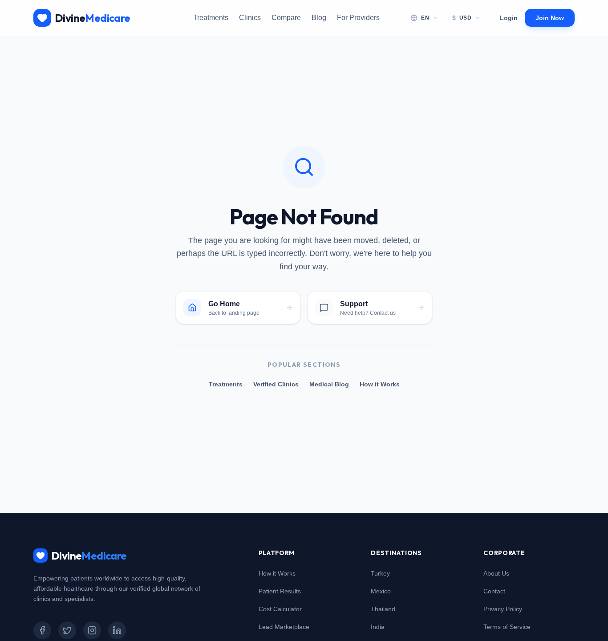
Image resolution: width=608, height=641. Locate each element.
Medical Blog (329, 384)
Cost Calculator (280, 609)
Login (509, 17)
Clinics (250, 17)
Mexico (381, 591)
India (378, 626)
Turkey (380, 573)
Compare (286, 17)
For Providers (358, 17)
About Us (496, 573)
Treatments (210, 17)
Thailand (383, 609)
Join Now (549, 17)
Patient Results (280, 591)
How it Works (380, 384)
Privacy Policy (502, 609)
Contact (494, 591)
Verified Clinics (276, 384)
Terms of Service (507, 626)
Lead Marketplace (284, 626)
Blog (319, 17)
